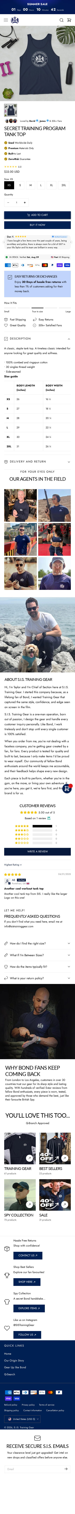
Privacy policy (28, 1404)
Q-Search (9, 1374)
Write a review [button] (37, 851)
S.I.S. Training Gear (24, 1427)
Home (7, 1354)
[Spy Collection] (20, 1195)
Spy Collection (18, 1215)
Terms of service (46, 1404)
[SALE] (55, 1195)
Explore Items (27, 1308)
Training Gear (17, 1168)
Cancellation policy (55, 1410)
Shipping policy (11, 1410)
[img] (12, 875)
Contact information (32, 1410)
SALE (43, 1215)
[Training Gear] (20, 1148)
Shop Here (25, 1282)
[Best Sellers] (55, 1148)
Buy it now (37, 225)
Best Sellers (50, 1168)
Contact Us (26, 1255)
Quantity (8, 194)
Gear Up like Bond (15, 1367)
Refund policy (10, 1404)
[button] (5, 20)
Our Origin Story (14, 1360)
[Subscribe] (66, 1469)
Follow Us (25, 1335)
